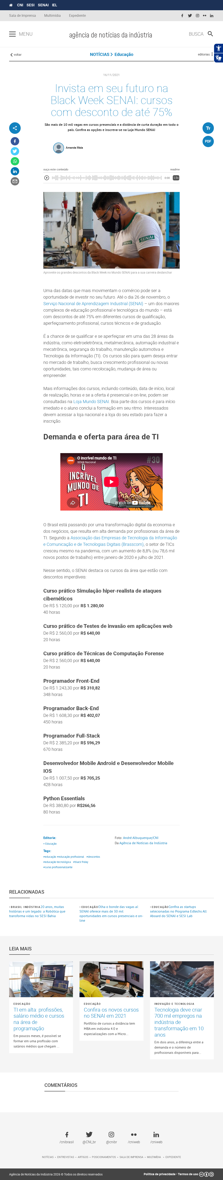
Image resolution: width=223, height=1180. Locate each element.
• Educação (50, 843)
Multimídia (52, 15)
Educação (89, 907)
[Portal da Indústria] (11, 5)
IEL (54, 5)
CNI (20, 5)
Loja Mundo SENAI (91, 401)
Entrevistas (65, 1156)
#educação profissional (70, 856)
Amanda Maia (74, 148)
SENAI (43, 5)
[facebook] (182, 16)
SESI (30, 5)
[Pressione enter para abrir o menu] (12, 34)
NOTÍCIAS (99, 54)
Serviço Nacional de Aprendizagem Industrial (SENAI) (93, 303)
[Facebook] (15, 141)
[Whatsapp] (15, 161)
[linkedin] (211, 16)
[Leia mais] (41, 979)
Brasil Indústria (26, 907)
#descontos (93, 856)
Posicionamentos (104, 1156)
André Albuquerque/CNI (141, 837)
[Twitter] (15, 151)
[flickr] (204, 16)
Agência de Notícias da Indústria (143, 843)
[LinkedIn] (15, 171)
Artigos (83, 1156)
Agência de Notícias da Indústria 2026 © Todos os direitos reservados (56, 1174)
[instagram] (197, 16)
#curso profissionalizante (58, 867)
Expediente (77, 15)
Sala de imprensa (131, 1156)
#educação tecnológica (57, 862)
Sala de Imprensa (22, 15)
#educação (49, 856)
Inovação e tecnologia (174, 1003)
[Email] (15, 181)
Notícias (48, 1156)
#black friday (80, 862)
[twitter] (190, 16)
